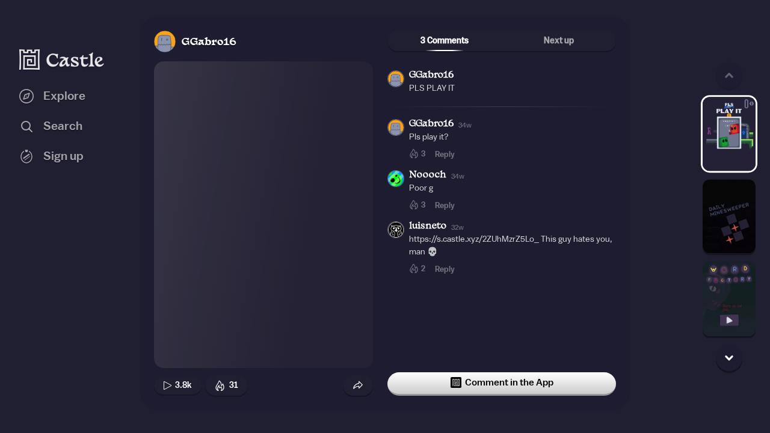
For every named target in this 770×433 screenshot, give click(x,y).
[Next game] (729, 358)
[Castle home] (62, 59)
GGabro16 (209, 42)
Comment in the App (509, 382)
